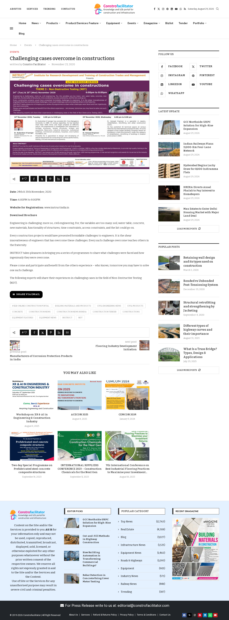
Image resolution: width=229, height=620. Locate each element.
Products (52, 23)
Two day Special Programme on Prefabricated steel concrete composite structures (31, 469)
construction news (40, 312)
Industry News (143, 576)
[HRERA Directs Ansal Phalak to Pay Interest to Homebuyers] (169, 193)
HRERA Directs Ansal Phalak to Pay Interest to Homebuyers (199, 191)
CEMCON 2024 (127, 414)
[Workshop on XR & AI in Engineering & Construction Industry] (32, 395)
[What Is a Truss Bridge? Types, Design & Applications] (169, 354)
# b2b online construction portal (30, 306)
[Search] (217, 9)
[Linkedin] (171, 9)
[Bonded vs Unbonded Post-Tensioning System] (169, 286)
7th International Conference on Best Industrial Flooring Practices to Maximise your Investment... (127, 469)
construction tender (104, 312)
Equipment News (143, 552)
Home (22, 23)
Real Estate (143, 529)
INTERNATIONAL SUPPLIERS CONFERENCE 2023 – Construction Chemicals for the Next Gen (80, 469)
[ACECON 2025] (80, 395)
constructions (131, 312)
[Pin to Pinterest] (50, 179)
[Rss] (185, 9)
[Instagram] (163, 9)
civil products (135, 306)
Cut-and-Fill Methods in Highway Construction (96, 539)
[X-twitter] (189, 615)
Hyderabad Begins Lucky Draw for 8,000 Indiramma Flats (200, 169)
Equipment (113, 23)
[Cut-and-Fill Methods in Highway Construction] (71, 539)
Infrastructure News (143, 545)
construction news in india (72, 312)
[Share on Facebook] (33, 179)
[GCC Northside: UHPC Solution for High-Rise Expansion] (169, 127)
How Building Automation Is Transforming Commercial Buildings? (92, 559)
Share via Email (28, 294)
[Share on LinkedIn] (58, 179)
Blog (22, 33)
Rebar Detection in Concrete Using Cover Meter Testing (96, 578)
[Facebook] (154, 9)
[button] (176, 549)
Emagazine (151, 23)
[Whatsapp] (180, 9)
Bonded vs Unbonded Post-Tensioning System (200, 282)
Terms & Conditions (146, 615)
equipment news (47, 318)
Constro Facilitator (34, 64)
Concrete (17, 312)
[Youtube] (176, 9)
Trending (49, 9)
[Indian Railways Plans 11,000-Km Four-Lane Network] (169, 149)
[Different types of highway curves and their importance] (169, 331)
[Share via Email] (66, 179)
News (35, 23)
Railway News (143, 584)
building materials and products (73, 306)
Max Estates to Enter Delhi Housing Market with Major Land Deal (201, 212)
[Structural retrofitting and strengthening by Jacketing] (169, 308)
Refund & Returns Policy (105, 615)
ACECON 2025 (79, 414)
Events (132, 23)
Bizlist (169, 23)
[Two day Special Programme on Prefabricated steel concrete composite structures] (32, 445)
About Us (15, 9)
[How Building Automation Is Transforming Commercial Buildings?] (71, 556)
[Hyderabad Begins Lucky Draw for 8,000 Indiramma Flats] (169, 171)
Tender (183, 23)
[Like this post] (25, 179)
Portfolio (198, 23)
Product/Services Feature (82, 23)
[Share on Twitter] (42, 179)
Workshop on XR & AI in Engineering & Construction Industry (31, 418)
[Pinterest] (167, 9)
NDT (80, 318)
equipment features (22, 318)
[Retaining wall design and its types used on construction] (169, 263)
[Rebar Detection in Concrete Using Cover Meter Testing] (71, 579)
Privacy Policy (127, 615)
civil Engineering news (109, 306)
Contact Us (68, 9)
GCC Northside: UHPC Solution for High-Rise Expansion (198, 125)
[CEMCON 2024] (127, 395)
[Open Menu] (11, 28)
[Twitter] (158, 9)
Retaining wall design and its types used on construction (199, 261)
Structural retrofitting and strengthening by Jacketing (199, 306)
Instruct (67, 318)
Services (32, 9)
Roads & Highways (143, 560)
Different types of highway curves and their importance (197, 329)
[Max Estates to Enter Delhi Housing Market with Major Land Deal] (169, 214)
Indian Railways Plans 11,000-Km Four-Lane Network (198, 147)
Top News (143, 521)
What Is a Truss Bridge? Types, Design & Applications (200, 353)
